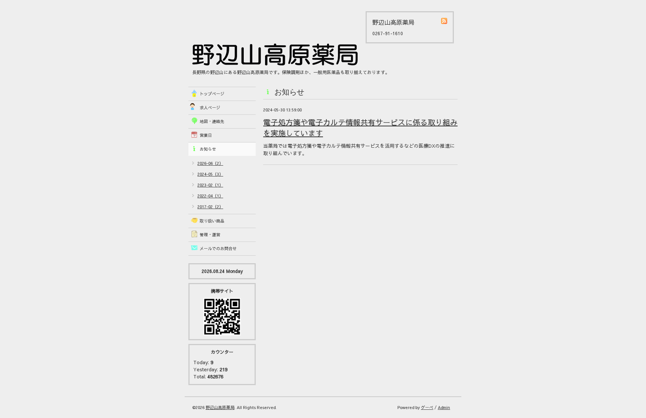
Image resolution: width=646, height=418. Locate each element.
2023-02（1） (210, 185)
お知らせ (208, 149)
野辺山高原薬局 (220, 407)
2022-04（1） (210, 196)
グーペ (427, 407)
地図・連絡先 (212, 121)
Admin (444, 407)
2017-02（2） (210, 206)
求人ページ (210, 107)
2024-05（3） (210, 174)
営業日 (206, 135)
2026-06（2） (210, 163)
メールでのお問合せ (218, 248)
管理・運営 (210, 234)
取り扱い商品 (212, 221)
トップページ (212, 93)
